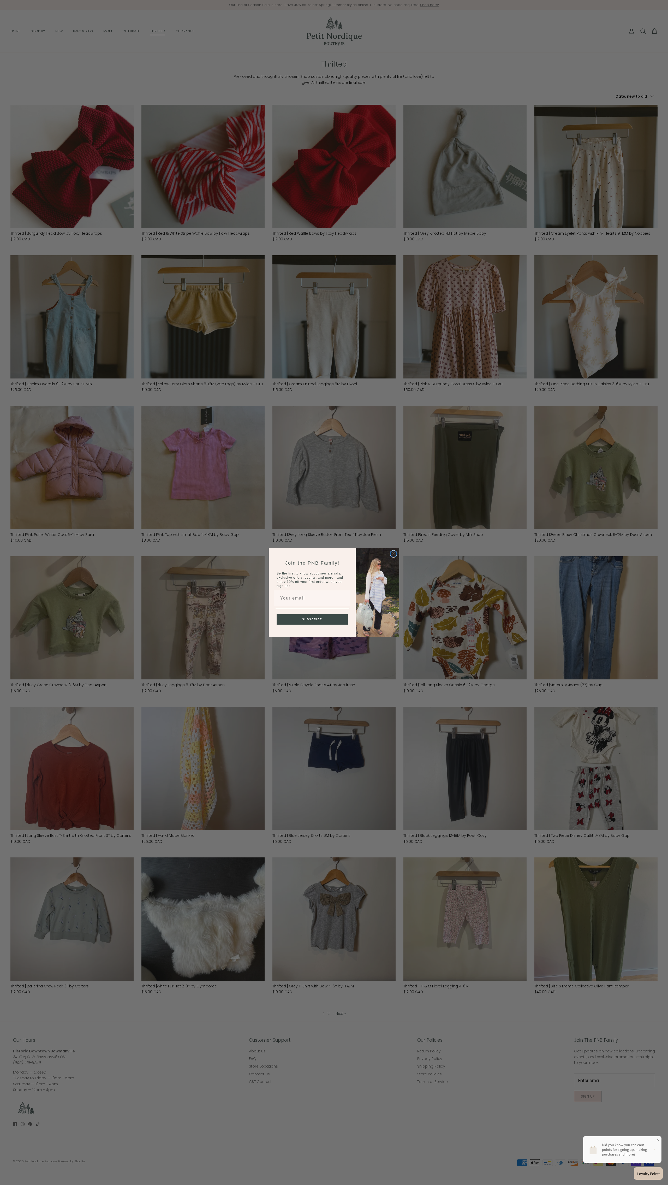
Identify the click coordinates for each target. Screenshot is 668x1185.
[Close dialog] (393, 554)
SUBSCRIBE (312, 619)
